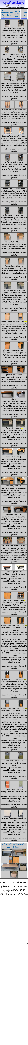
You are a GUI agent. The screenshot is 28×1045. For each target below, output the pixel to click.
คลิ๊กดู (4, 844)
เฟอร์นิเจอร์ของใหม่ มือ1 (16, 14)
